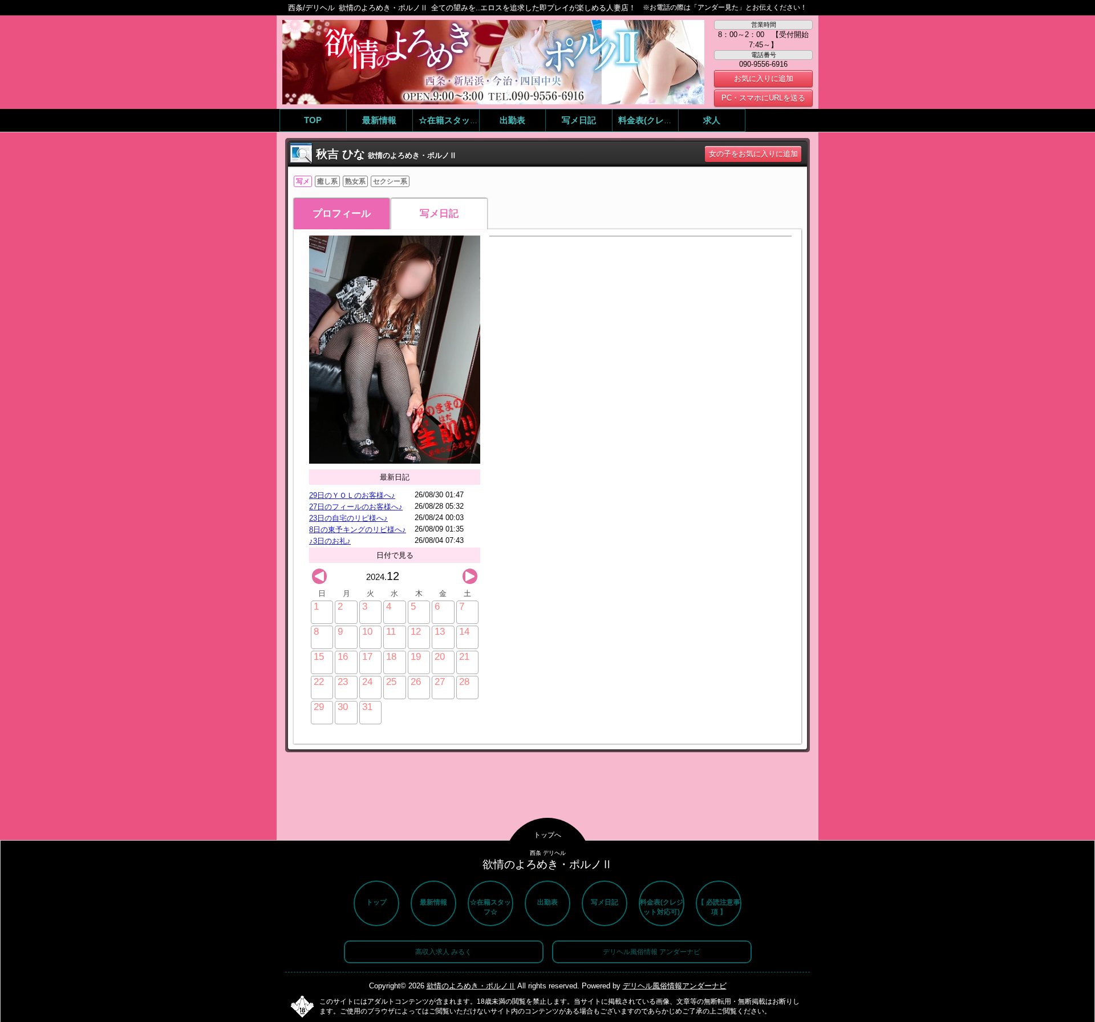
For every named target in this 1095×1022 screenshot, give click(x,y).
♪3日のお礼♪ (330, 541)
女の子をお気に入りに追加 (753, 153)
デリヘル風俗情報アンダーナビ (675, 986)
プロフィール (342, 213)
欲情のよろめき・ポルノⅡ (471, 986)
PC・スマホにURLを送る (763, 98)
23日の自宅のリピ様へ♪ (348, 518)
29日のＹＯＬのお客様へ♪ (352, 495)
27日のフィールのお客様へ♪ (356, 506)
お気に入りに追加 (763, 78)
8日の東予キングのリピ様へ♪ (357, 529)
